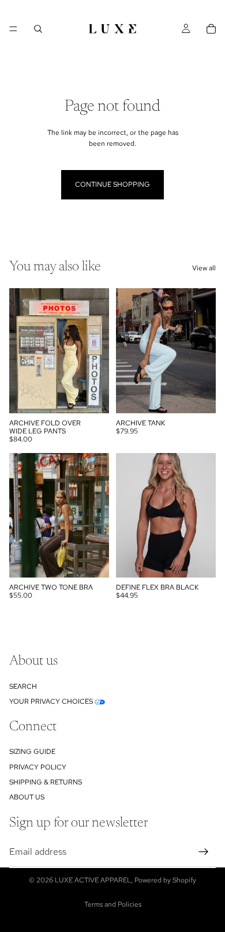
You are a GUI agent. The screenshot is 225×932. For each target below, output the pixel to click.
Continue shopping (112, 184)
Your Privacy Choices (51, 701)
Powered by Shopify (165, 880)
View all (204, 268)
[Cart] (211, 28)
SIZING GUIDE (32, 752)
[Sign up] (204, 852)
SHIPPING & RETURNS (45, 782)
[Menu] (13, 29)
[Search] (38, 28)
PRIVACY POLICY (37, 767)
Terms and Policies (112, 904)
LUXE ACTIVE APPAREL (93, 880)
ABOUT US (26, 797)
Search (23, 686)
